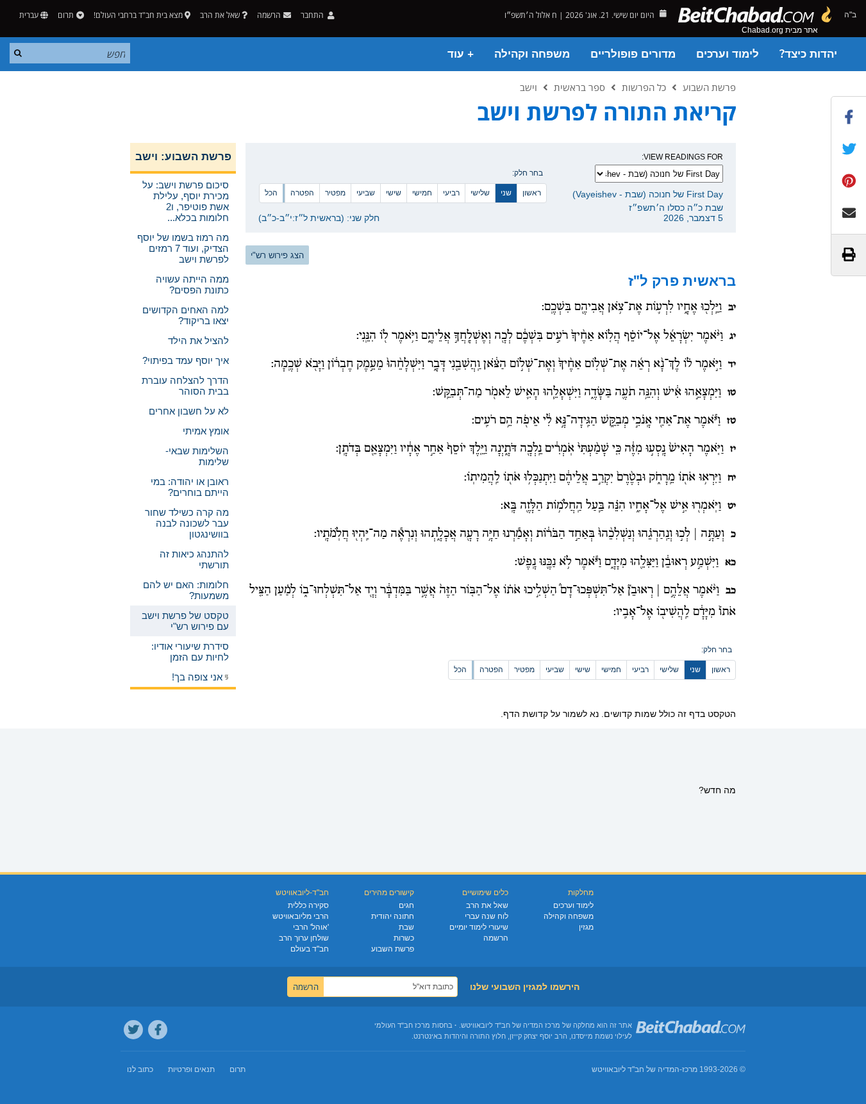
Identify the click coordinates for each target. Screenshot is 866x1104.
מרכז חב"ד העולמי (402, 1025)
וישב (528, 87)
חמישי (422, 192)
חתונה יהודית (392, 916)
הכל (271, 192)
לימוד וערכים (727, 54)
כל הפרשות (644, 87)
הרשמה (495, 938)
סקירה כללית (308, 905)
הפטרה (302, 192)
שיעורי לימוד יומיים (478, 927)
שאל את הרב (220, 15)
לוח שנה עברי (486, 916)
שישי (393, 192)
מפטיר (335, 192)
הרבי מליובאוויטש (300, 916)
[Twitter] (133, 1029)
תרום (66, 15)
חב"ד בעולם (309, 948)
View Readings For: (682, 156)
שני (506, 192)
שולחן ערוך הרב (304, 938)
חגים (406, 905)
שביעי (365, 192)
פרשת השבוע (709, 87)
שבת (406, 927)
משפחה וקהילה (532, 54)
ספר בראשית (579, 87)
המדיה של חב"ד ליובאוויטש (635, 1069)
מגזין (586, 927)
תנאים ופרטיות (191, 1069)
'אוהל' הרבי (311, 927)
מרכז (689, 1069)
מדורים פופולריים (633, 54)
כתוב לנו (140, 1069)
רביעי (451, 192)
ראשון (531, 192)
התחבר (313, 15)
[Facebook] (157, 1029)
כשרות (404, 938)
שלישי (480, 192)
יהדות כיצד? (808, 54)
